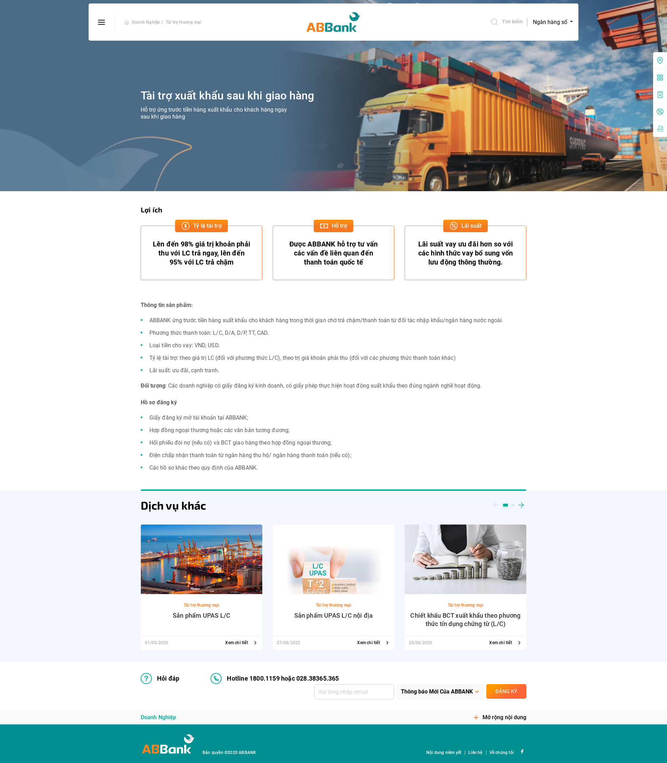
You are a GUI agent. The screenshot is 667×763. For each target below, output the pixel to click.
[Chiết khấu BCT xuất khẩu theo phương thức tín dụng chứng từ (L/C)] (465, 558)
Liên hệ (475, 752)
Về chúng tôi (501, 752)
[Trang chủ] (126, 22)
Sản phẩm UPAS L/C (201, 615)
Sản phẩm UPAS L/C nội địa (333, 615)
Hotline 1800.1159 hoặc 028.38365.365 (283, 678)
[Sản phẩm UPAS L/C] (201, 558)
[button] (496, 505)
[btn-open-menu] (102, 22)
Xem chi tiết (237, 642)
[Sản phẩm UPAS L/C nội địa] (333, 558)
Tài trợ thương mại (183, 22)
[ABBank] (333, 22)
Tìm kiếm (512, 21)
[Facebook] (522, 751)
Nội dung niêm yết (443, 752)
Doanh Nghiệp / (147, 22)
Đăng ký (506, 691)
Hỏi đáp (168, 678)
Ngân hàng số (551, 22)
